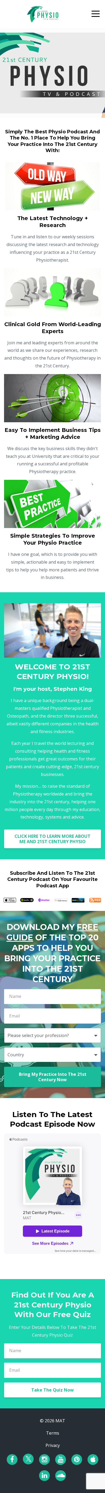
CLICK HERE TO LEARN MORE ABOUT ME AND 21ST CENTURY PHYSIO (52, 838)
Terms (52, 1433)
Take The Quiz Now (52, 1390)
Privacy (53, 1445)
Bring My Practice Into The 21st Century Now (52, 1077)
